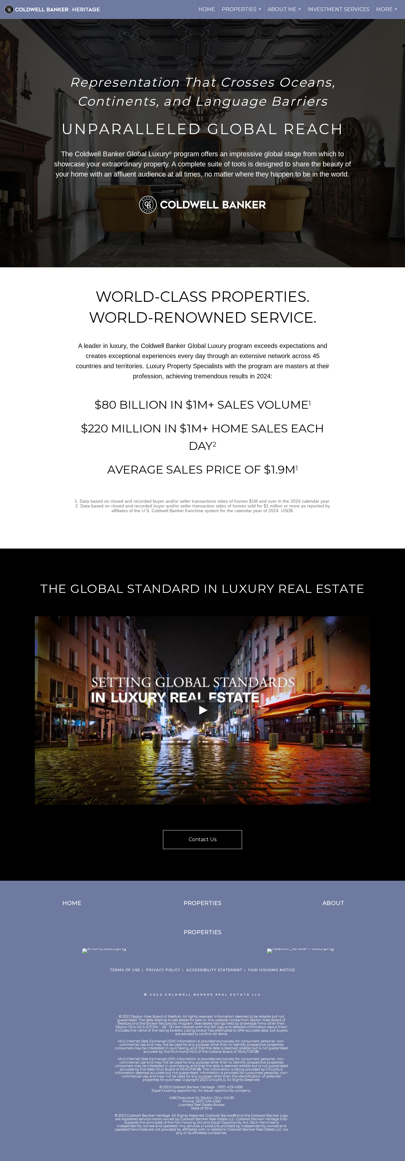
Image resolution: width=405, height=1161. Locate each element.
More (387, 12)
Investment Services (339, 9)
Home (206, 9)
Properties (242, 12)
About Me (285, 12)
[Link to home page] (55, 9)
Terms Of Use (125, 970)
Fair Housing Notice (271, 970)
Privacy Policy (163, 970)
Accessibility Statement (214, 970)
